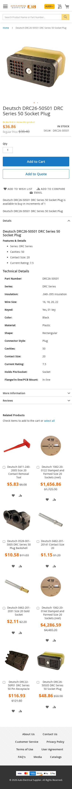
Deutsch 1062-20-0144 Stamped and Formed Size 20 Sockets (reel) (52, 613)
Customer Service (26, 742)
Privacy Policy (55, 742)
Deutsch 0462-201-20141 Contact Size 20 (52, 544)
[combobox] (36, 17)
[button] (49, 6)
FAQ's (21, 757)
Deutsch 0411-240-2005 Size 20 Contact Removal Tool (18, 472)
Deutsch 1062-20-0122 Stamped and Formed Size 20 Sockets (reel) (52, 472)
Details (7, 220)
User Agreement (52, 749)
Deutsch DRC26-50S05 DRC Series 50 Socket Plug (52, 685)
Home (6, 27)
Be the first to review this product (19, 122)
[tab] (36, 220)
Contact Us (50, 734)
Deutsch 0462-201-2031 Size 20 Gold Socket (18, 611)
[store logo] (23, 6)
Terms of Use (24, 749)
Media (38, 757)
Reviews (8, 400)
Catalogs (55, 757)
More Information (14, 393)
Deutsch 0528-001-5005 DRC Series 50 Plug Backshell (19, 544)
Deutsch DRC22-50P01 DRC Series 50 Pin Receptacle (19, 685)
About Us (28, 734)
